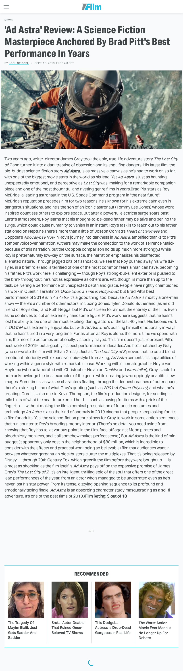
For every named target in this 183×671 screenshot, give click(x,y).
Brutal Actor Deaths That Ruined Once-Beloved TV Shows (68, 627)
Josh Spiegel (19, 63)
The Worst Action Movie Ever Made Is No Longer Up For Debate (155, 630)
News (8, 20)
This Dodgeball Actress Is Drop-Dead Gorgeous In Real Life (113, 627)
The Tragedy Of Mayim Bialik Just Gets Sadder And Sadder (22, 630)
